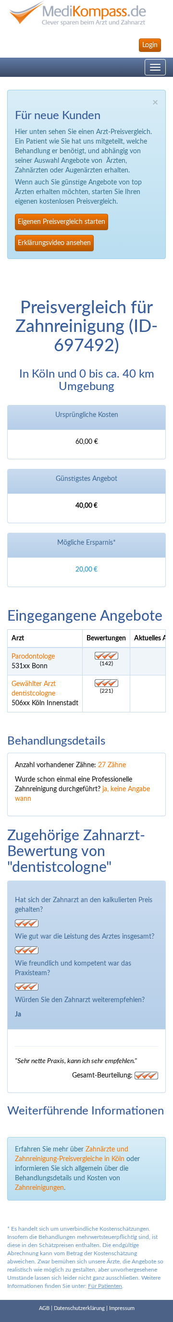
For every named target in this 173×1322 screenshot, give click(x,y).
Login (150, 45)
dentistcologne (33, 693)
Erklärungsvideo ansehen (54, 243)
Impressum (122, 1308)
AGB (44, 1308)
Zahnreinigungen (39, 1188)
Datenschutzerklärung (79, 1308)
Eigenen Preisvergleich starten (61, 222)
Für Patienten (105, 1286)
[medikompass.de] (86, 13)
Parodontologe (33, 656)
